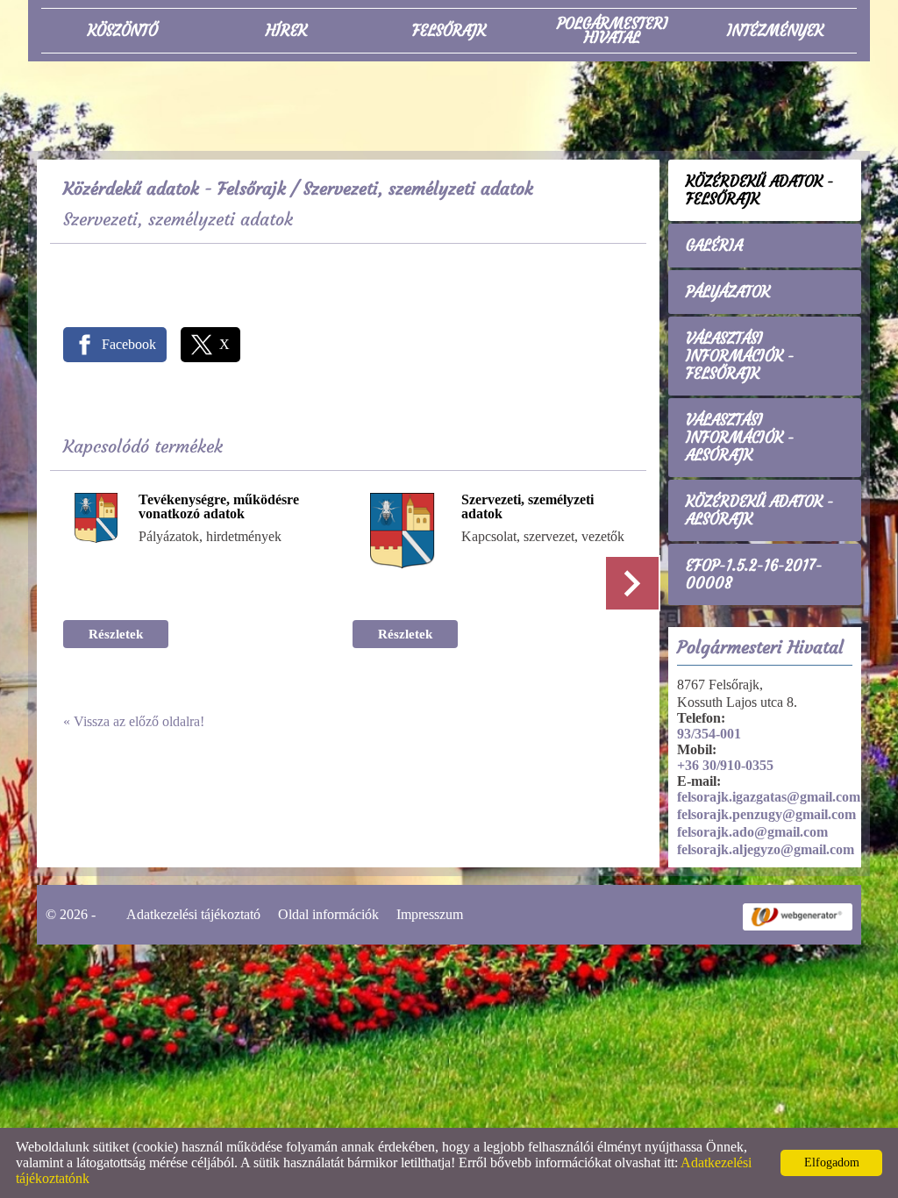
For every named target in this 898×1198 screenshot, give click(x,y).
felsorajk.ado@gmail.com (752, 831)
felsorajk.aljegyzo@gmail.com (765, 849)
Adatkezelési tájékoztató (193, 914)
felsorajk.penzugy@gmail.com (766, 814)
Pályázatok (728, 292)
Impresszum (429, 914)
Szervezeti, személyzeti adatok (527, 507)
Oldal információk (328, 914)
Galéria (714, 245)
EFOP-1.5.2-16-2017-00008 (754, 574)
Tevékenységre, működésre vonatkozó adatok (219, 507)
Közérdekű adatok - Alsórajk (760, 510)
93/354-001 (709, 733)
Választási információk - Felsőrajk (740, 356)
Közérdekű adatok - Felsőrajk (174, 188)
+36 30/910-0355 (725, 765)
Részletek (116, 634)
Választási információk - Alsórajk (740, 437)
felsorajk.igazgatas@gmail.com (768, 796)
